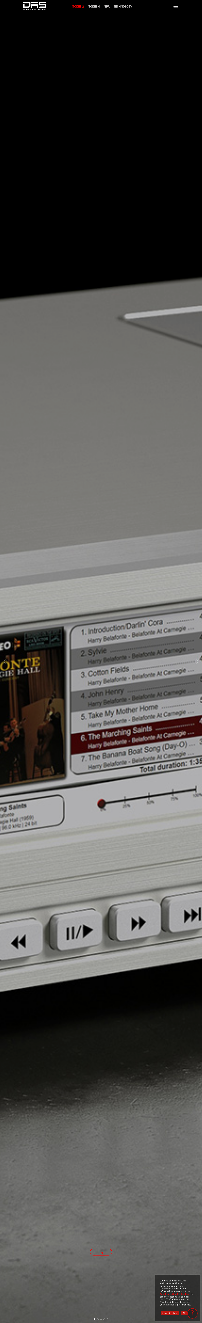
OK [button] (184, 1313)
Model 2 (78, 6)
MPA (107, 6)
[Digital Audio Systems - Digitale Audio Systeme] (42, 6)
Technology (123, 6)
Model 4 (94, 6)
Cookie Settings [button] (169, 1313)
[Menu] (176, 6)
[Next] (195, 661)
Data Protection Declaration (174, 1294)
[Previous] (6, 661)
